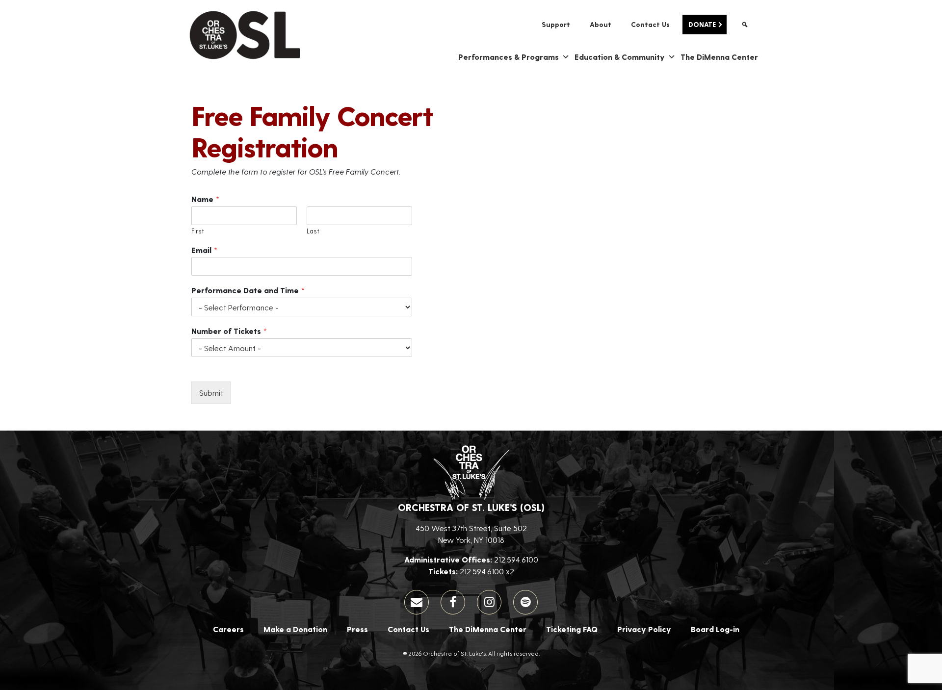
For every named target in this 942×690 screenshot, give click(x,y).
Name (205, 199)
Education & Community (620, 56)
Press (357, 629)
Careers (228, 629)
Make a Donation (295, 629)
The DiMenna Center (719, 56)
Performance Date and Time (248, 290)
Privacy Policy (644, 629)
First (197, 230)
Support (556, 24)
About (600, 24)
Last (313, 230)
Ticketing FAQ (572, 629)
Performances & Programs (508, 56)
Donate (702, 24)
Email (204, 250)
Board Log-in (715, 629)
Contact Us (650, 24)
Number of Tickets (229, 330)
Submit (211, 392)
